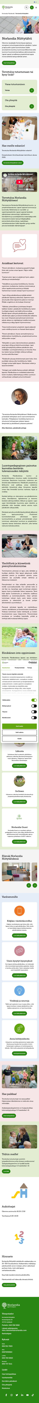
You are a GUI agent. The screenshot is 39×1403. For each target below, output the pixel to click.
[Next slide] (35, 885)
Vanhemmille (7, 1378)
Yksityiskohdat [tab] (19, 668)
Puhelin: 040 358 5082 (11, 1325)
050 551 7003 (7, 1346)
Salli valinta (19, 732)
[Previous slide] (29, 885)
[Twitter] (17, 1395)
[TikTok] (33, 1395)
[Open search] (26, 7)
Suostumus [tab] (6, 668)
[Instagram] (11, 1395)
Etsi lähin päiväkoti (9, 1381)
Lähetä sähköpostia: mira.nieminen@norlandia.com (14, 1329)
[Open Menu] (36, 7)
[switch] (34, 705)
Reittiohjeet (6, 1334)
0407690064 (7, 1352)
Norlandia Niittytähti (22, 13)
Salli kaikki (19, 726)
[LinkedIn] (22, 1395)
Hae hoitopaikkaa (9, 1374)
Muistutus (6, 1388)
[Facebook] (6, 1395)
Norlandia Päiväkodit (8, 13)
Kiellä (19, 738)
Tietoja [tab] (29, 668)
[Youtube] (27, 1395)
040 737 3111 (7, 1364)
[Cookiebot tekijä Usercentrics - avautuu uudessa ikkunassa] (28, 663)
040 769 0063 (7, 1358)
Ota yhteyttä (7, 1385)
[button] (35, 2)
